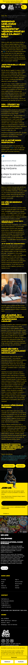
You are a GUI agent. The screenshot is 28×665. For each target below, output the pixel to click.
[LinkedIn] (12, 641)
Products (3, 579)
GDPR (2, 645)
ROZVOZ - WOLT (5, 622)
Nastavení (14, 657)
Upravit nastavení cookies (12, 645)
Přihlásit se (6, 513)
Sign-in (17, 579)
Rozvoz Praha (18, 581)
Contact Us (4, 587)
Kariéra (17, 585)
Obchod (17, 587)
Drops (2, 581)
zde (24, 654)
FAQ (2, 583)
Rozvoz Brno (18, 583)
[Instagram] (3, 641)
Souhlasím (21, 661)
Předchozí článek (8, 466)
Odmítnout (7, 661)
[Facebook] (8, 641)
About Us (3, 585)
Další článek (20, 466)
